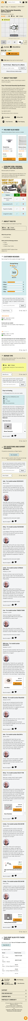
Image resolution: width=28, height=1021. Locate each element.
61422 (16, 969)
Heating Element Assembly (10, 922)
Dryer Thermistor (8, 814)
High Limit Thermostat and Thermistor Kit (13, 870)
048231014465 (18, 955)
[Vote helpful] (12, 435)
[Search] (20, 2)
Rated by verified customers (8, 229)
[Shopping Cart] (26, 2)
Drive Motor (7, 687)
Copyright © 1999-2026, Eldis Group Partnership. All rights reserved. (14, 1010)
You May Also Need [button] (11, 129)
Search (22, 305)
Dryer (7, 6)
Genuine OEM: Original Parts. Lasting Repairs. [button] (13, 167)
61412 (16, 964)
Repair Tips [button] (8, 355)
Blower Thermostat (8, 431)
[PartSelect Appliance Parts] (2, 2)
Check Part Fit (6, 945)
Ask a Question (14, 455)
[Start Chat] (25, 1018)
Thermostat (13, 6)
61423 (16, 973)
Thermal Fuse (6, 147)
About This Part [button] (10, 78)
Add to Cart (14, 53)
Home (2, 6)
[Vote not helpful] (15, 435)
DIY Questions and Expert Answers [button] (14, 447)
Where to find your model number (14, 71)
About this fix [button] (10, 221)
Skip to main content (14, 46)
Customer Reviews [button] (11, 256)
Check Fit (23, 68)
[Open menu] (6, 2)
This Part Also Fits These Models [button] (14, 938)
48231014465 (18, 960)
